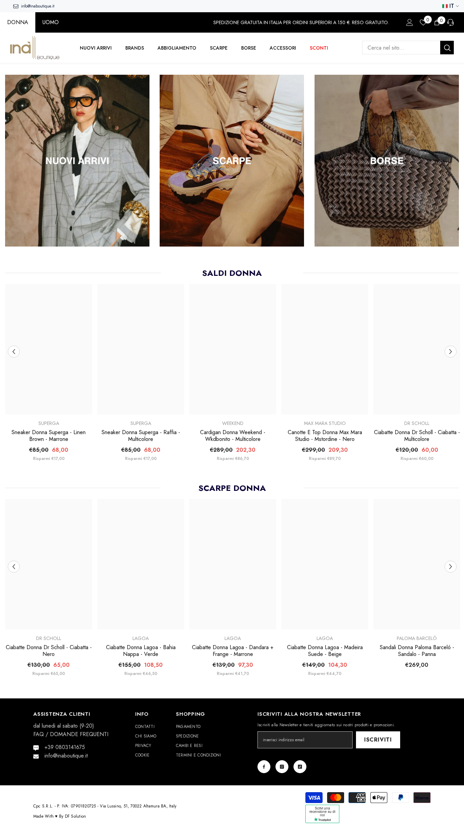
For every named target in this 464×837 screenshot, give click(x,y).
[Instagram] (281, 766)
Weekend (233, 423)
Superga (48, 423)
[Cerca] (408, 48)
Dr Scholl (416, 423)
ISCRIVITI (378, 740)
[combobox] (401, 48)
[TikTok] (299, 766)
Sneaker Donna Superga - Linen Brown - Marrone (49, 436)
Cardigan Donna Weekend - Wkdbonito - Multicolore (232, 436)
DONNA (17, 22)
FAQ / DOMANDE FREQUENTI (70, 734)
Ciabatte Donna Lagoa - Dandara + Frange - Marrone (232, 650)
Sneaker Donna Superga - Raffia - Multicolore (141, 436)
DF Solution (75, 816)
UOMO (50, 22)
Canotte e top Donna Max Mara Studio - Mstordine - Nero (325, 436)
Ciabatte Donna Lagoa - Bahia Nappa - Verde (141, 650)
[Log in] (409, 22)
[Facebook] (263, 766)
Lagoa (140, 638)
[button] (14, 351)
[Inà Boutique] (77, 161)
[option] (49, 375)
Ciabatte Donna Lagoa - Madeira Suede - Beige (325, 650)
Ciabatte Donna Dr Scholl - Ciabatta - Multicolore (417, 436)
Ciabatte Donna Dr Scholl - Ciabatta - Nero (49, 650)
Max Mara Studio (325, 423)
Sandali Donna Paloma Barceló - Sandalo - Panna (417, 650)
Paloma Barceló (417, 638)
